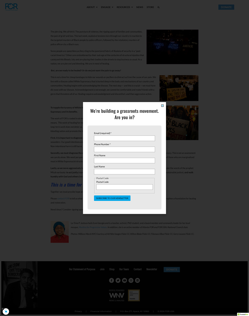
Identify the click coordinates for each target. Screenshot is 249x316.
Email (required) (102, 133)
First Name (99, 155)
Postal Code (102, 182)
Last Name (99, 166)
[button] (162, 106)
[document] (124, 158)
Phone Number (102, 144)
